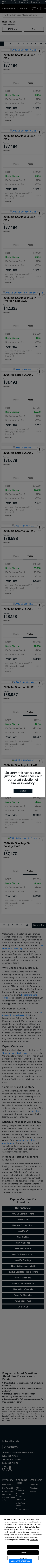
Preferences (23, 1558)
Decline (23, 1552)
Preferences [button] (34, 1540)
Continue (23, 791)
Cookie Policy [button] (19, 1537)
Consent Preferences (20, 1561)
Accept (23, 1547)
